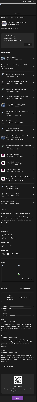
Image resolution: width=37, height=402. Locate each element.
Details (16, 59)
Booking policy (7, 246)
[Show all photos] (18, 9)
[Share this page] (32, 6)
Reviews (22, 17)
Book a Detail (4, 17)
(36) (18, 24)
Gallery (16, 17)
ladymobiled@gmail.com (10, 238)
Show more (4, 330)
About (11, 17)
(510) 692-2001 (30, 1)
